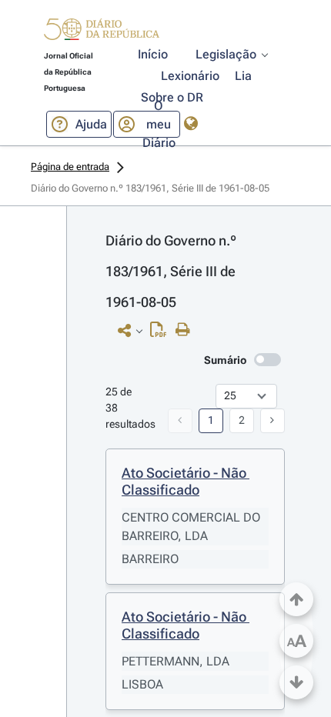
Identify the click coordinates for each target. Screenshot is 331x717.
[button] (101, 31)
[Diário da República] (101, 32)
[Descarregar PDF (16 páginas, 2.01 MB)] (162, 333)
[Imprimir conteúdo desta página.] (187, 330)
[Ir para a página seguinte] (272, 421)
